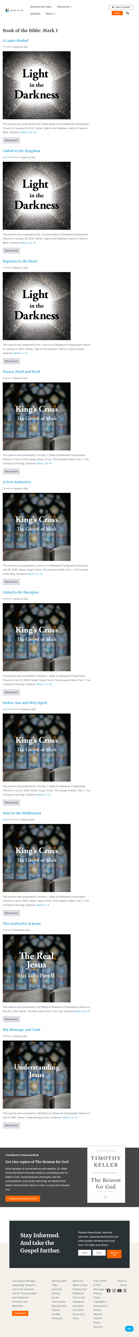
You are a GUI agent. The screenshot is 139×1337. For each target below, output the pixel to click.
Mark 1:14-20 (44, 684)
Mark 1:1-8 (43, 905)
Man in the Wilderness (22, 813)
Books (55, 1297)
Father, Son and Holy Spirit (25, 703)
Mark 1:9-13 (43, 794)
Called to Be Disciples (21, 592)
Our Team (78, 1310)
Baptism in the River (20, 261)
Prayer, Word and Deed (21, 372)
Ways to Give (80, 1285)
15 (76, 1117)
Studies (56, 1314)
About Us (78, 1281)
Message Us (100, 1289)
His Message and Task (21, 1030)
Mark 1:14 (67, 1117)
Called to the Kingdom (21, 151)
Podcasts (57, 1318)
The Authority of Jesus (22, 924)
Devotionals (58, 1301)
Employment (80, 1289)
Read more (12, 141)
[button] (70, 6)
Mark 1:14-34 (28, 242)
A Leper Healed (15, 40)
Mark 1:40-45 (28, 132)
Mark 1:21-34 (35, 574)
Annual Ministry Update (97, 1314)
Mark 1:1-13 (21, 353)
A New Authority (17, 482)
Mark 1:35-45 (44, 463)
